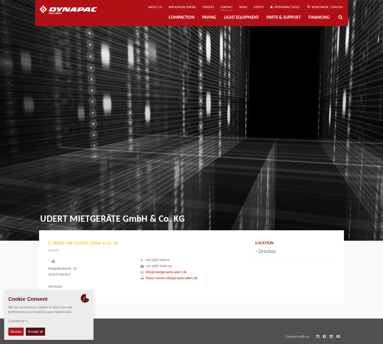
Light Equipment (241, 18)
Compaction (181, 18)
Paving (209, 18)
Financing (319, 18)
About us (155, 7)
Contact (227, 7)
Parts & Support (284, 18)
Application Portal (182, 7)
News (243, 7)
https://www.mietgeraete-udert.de (171, 278)
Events (259, 7)
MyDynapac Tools (286, 7)
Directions (267, 251)
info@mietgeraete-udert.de (166, 272)
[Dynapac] (72, 10)
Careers (208, 7)
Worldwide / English (327, 7)
